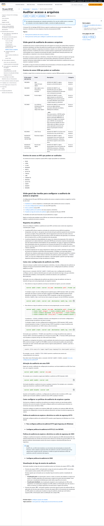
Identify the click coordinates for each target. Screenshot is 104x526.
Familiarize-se (28, 203)
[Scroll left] (14, 4)
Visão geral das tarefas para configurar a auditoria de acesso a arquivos (44, 36)
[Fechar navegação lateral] (19, 9)
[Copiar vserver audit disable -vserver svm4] (74, 390)
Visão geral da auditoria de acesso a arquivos (37, 34)
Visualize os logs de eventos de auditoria (35, 211)
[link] (46, 9)
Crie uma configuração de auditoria (34, 205)
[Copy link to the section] (22, 42)
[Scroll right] (63, 4)
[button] (48, 424)
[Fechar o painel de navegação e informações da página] (101, 21)
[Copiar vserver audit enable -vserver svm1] (74, 380)
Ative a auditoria (29, 207)
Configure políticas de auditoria (33, 209)
